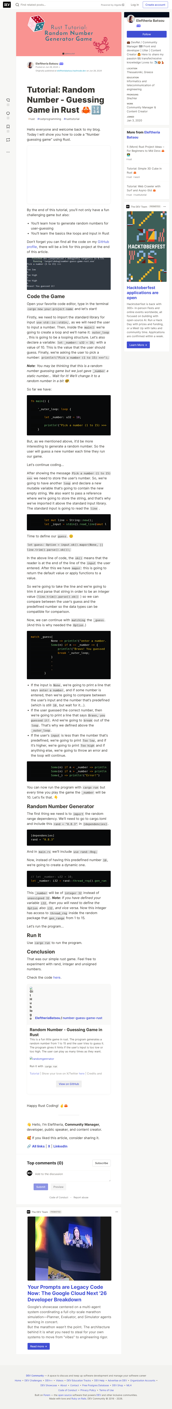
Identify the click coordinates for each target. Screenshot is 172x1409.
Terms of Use (106, 1390)
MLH (129, 1385)
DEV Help (99, 1380)
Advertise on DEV (117, 1380)
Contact (74, 1385)
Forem (47, 1395)
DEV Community (35, 1375)
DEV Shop (117, 1385)
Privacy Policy (88, 1390)
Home (18, 1380)
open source (65, 1395)
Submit (40, 1187)
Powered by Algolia (111, 5)
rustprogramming (49, 119)
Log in (135, 4)
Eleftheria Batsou (47, 63)
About (63, 1385)
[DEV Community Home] (7, 4)
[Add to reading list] (8, 128)
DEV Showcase (48, 1385)
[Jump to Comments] (8, 115)
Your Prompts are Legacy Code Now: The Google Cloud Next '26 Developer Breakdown (67, 1293)
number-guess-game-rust (82, 1018)
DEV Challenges (33, 1380)
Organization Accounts (142, 1380)
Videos (59, 1380)
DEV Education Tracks (79, 1380)
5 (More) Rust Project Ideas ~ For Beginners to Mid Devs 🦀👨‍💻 (145, 153)
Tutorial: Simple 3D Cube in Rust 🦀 (144, 172)
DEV (98, 1395)
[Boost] (8, 139)
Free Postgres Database (95, 1385)
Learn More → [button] (138, 345)
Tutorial (34, 1073)
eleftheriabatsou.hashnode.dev (71, 70)
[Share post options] (8, 152)
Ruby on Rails (78, 1398)
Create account (155, 4)
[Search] (17, 5)
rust (31, 119)
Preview (58, 1187)
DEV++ (49, 1380)
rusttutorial (71, 119)
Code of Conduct (58, 1197)
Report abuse (81, 1197)
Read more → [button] (38, 1346)
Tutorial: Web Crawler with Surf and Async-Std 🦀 (143, 190)
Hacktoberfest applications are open (142, 292)
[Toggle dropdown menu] (116, 1212)
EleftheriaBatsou (48, 1018)
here (56, 977)
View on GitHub (69, 1084)
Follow (147, 34)
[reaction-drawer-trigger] (8, 102)
